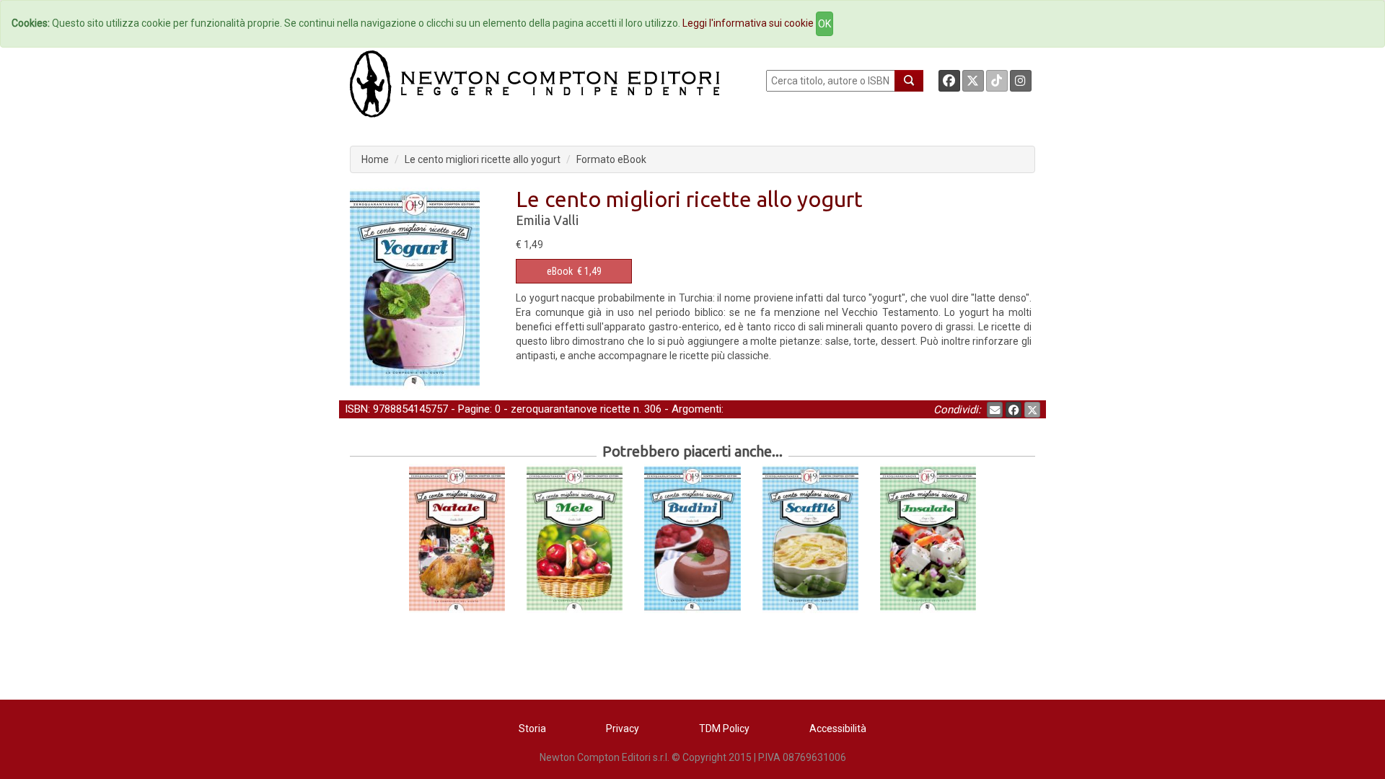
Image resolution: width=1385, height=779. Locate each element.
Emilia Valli (547, 220)
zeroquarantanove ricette (570, 408)
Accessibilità (837, 728)
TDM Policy (724, 728)
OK (824, 24)
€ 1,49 (574, 271)
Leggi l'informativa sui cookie (748, 23)
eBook (560, 271)
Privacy (622, 728)
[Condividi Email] (995, 410)
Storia (532, 728)
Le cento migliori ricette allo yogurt (482, 159)
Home (375, 159)
